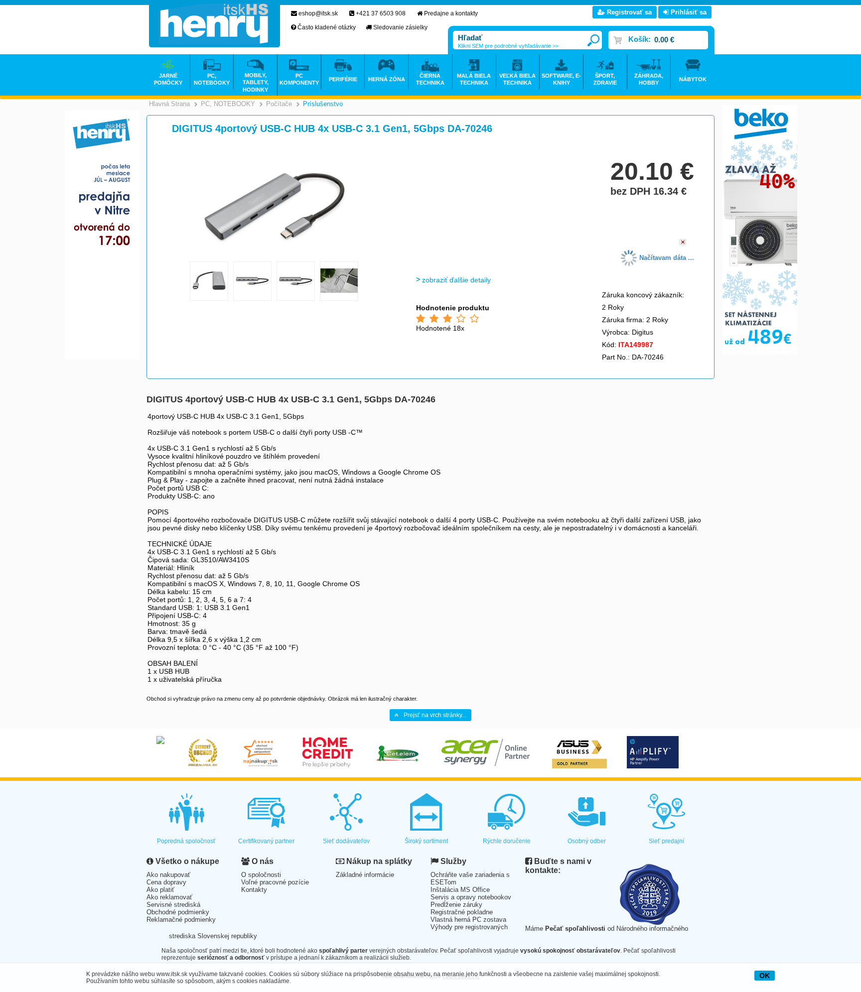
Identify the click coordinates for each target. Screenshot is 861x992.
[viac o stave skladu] (683, 243)
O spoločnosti (261, 874)
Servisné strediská (173, 904)
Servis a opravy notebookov (470, 897)
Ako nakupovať (168, 874)
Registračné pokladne (461, 912)
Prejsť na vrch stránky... (435, 715)
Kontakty (254, 889)
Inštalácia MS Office (460, 889)
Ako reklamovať (169, 897)
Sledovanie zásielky (400, 27)
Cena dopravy (166, 882)
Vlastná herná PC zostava (468, 919)
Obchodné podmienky (177, 912)
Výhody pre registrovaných (469, 927)
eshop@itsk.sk (318, 13)
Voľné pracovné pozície (275, 882)
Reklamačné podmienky (181, 919)
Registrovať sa (628, 12)
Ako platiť (160, 889)
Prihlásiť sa (688, 12)
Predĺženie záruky (456, 904)
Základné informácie (365, 874)
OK (764, 976)
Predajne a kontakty (451, 13)
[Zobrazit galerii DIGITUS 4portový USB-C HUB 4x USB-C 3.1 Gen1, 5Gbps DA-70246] (274, 254)
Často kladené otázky (326, 27)
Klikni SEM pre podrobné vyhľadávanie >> (508, 46)
